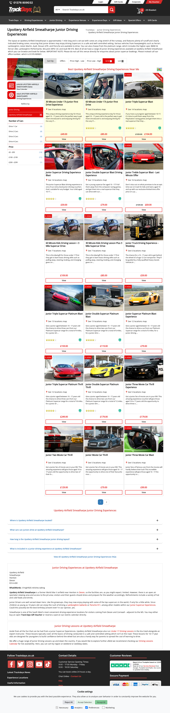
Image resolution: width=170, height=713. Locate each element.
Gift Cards (118, 2)
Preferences (94, 707)
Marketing (110, 707)
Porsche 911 (95, 605)
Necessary (63, 707)
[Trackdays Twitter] (20, 667)
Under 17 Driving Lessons (122, 631)
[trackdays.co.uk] (25, 13)
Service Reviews (149, 666)
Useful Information (16, 683)
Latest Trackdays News (18, 672)
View (64, 139)
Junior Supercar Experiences (143, 605)
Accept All (101, 702)
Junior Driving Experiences (109, 30)
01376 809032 (23, 2)
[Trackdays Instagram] (30, 667)
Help (61, 685)
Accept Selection (85, 702)
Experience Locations (17, 677)
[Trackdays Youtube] (39, 667)
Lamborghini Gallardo (77, 605)
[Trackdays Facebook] (11, 667)
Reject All (69, 702)
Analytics (78, 707)
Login (100, 2)
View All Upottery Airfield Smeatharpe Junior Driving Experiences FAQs (85, 556)
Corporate (136, 2)
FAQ (60, 681)
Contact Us (76, 676)
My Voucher (154, 2)
